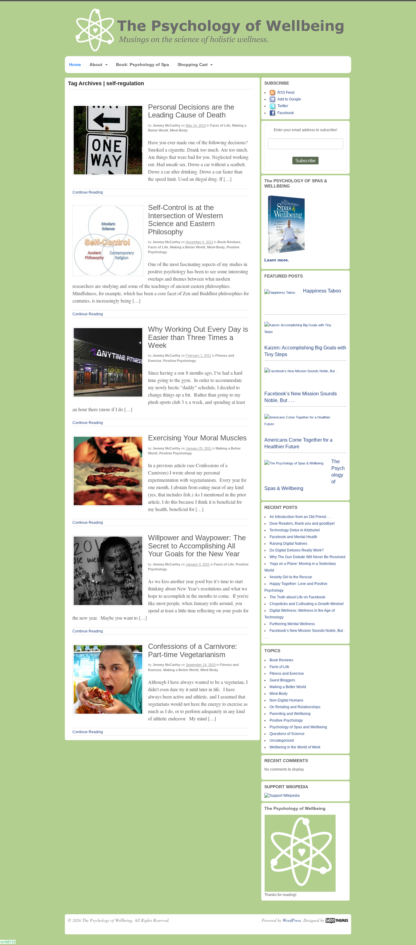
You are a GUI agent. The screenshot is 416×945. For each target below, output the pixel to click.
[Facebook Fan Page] (273, 113)
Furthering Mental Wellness (292, 624)
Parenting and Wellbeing (290, 714)
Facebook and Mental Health (293, 537)
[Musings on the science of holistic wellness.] (210, 49)
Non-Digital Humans (286, 700)
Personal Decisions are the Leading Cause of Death (191, 111)
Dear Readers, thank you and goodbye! (302, 523)
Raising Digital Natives (288, 543)
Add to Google (289, 99)
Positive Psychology (179, 360)
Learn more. (276, 259)
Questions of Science (287, 734)
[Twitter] (273, 106)
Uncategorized (282, 740)
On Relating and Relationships (295, 707)
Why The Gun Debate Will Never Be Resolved (307, 557)
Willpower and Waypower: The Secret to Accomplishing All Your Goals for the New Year (197, 546)
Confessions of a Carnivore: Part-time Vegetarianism (192, 650)
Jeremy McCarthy (166, 125)
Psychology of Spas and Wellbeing (298, 727)
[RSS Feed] (273, 92)
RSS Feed (285, 92)
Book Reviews (228, 242)
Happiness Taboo (322, 290)
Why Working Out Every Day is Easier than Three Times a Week (198, 337)
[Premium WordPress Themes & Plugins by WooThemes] (337, 920)
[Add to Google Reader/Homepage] (273, 99)
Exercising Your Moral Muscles (197, 438)
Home (75, 64)
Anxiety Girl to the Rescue (291, 577)
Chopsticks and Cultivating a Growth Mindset (307, 604)
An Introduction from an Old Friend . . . (301, 517)
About (96, 64)
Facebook (285, 113)
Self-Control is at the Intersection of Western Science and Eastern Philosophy (185, 219)
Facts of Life (220, 125)
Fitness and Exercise (287, 673)
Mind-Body (179, 130)
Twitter (282, 106)
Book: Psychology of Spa (142, 64)
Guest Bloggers (282, 680)
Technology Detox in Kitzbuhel (295, 530)
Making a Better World (187, 247)
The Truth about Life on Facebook (297, 597)
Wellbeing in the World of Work (295, 747)
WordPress (292, 920)
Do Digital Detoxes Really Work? (297, 550)
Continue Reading (87, 192)
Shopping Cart (193, 64)
